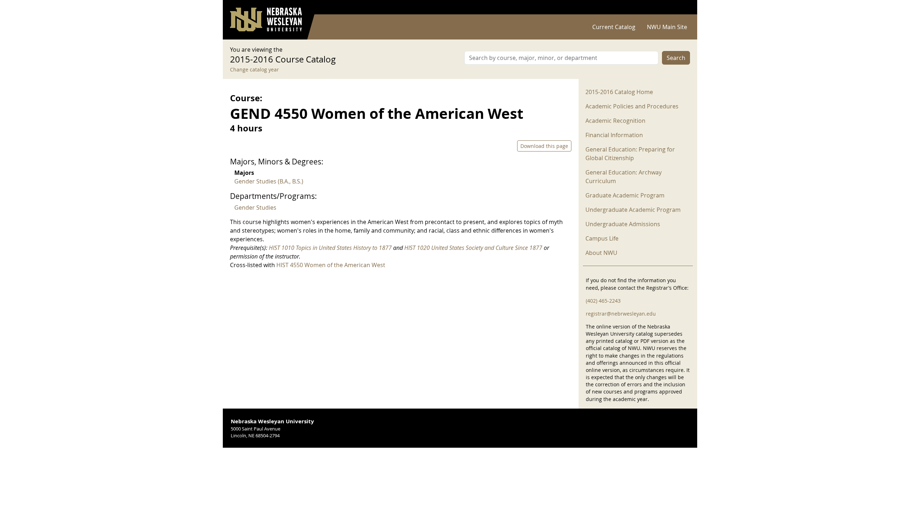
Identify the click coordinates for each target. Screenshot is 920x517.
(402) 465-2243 (603, 300)
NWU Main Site (667, 27)
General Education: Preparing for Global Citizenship (630, 153)
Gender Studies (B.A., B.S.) (268, 181)
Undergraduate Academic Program (633, 210)
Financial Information (614, 135)
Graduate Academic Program (624, 195)
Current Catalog (613, 27)
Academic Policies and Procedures (631, 106)
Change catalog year (254, 69)
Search (676, 58)
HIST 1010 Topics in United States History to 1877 (330, 248)
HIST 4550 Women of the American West (330, 265)
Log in (680, 7)
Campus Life (601, 238)
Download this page (544, 146)
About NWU (601, 253)
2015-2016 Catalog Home (619, 92)
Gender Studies (255, 207)
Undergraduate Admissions (622, 224)
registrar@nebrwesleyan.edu (621, 313)
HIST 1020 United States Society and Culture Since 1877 (473, 248)
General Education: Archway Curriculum (623, 176)
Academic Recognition (615, 121)
